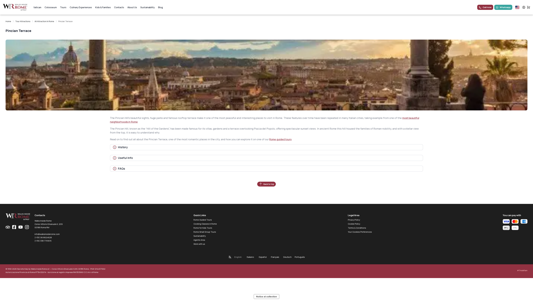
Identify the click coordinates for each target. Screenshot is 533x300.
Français (275, 257)
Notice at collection (266, 296)
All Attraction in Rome (44, 21)
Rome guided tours (280, 139)
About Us (132, 7)
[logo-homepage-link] (15, 7)
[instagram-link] (27, 227)
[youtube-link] (20, 227)
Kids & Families (103, 7)
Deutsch (287, 257)
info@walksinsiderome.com (47, 234)
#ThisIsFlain (522, 270)
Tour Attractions (22, 21)
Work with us (199, 244)
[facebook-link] (14, 227)
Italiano (250, 257)
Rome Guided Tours (202, 219)
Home (8, 21)
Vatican (37, 7)
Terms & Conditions (357, 228)
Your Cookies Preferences (360, 232)
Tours (63, 7)
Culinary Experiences (81, 7)
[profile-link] (524, 7)
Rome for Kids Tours (202, 228)
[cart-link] (528, 7)
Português (300, 257)
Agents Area (199, 240)
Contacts (119, 7)
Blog (160, 7)
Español (263, 257)
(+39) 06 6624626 (43, 237)
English (238, 257)
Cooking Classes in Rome (205, 223)
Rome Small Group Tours (204, 232)
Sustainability (147, 7)
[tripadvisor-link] (8, 227)
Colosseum (51, 7)
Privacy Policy (354, 219)
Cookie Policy (354, 223)
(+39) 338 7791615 (43, 240)
